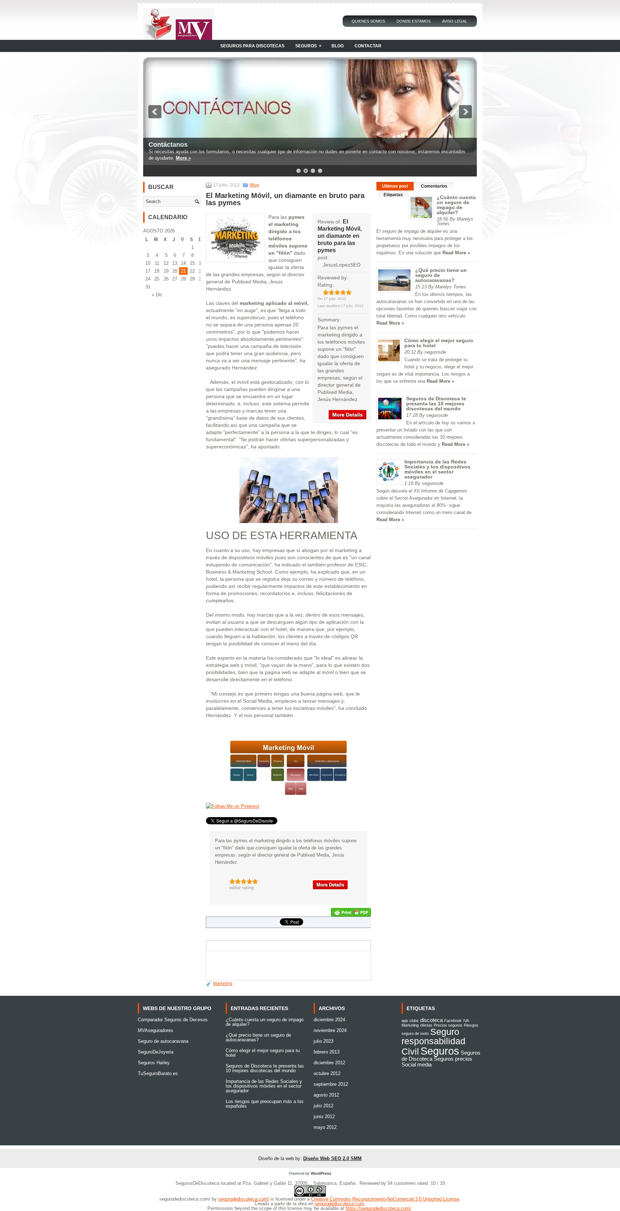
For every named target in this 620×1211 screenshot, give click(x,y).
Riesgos (471, 1025)
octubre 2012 (327, 1073)
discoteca (431, 1020)
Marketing (222, 983)
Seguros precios (453, 1059)
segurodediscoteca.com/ (243, 1199)
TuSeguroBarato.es (158, 1073)
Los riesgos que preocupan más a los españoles (265, 1104)
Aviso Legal (454, 21)
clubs (414, 1020)
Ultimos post (395, 186)
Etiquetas (393, 194)
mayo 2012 (325, 1127)
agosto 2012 (326, 1095)
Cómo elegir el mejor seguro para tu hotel (438, 343)
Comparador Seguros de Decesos (173, 1019)
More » (183, 158)
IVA (466, 1020)
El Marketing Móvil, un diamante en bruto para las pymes (340, 235)
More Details (347, 415)
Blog (338, 45)
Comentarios (434, 186)
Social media (416, 1064)
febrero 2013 (326, 1052)
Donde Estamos (413, 21)
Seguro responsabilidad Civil (433, 1041)
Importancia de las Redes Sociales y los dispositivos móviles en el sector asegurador (437, 469)
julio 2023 (323, 1041)
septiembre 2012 (331, 1084)
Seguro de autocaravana (163, 1041)
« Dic (157, 294)
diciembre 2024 (329, 1019)
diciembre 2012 (329, 1062)
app (404, 1020)
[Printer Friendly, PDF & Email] (351, 912)
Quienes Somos (368, 21)
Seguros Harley (154, 1062)
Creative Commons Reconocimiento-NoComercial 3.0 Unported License (385, 1199)
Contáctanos (168, 144)
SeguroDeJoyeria (155, 1052)
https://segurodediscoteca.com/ (378, 1208)
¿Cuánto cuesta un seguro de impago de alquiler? (456, 204)
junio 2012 (324, 1116)
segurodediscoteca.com (339, 1203)
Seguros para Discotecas (252, 45)
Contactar (367, 45)
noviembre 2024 (330, 1030)
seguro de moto (415, 1033)
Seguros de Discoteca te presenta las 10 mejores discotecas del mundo (436, 403)
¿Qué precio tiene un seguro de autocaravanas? (258, 1037)
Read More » (456, 252)
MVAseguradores (155, 1030)
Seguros (308, 45)
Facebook (453, 1020)
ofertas (426, 1025)
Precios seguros (448, 1025)
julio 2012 (323, 1105)
